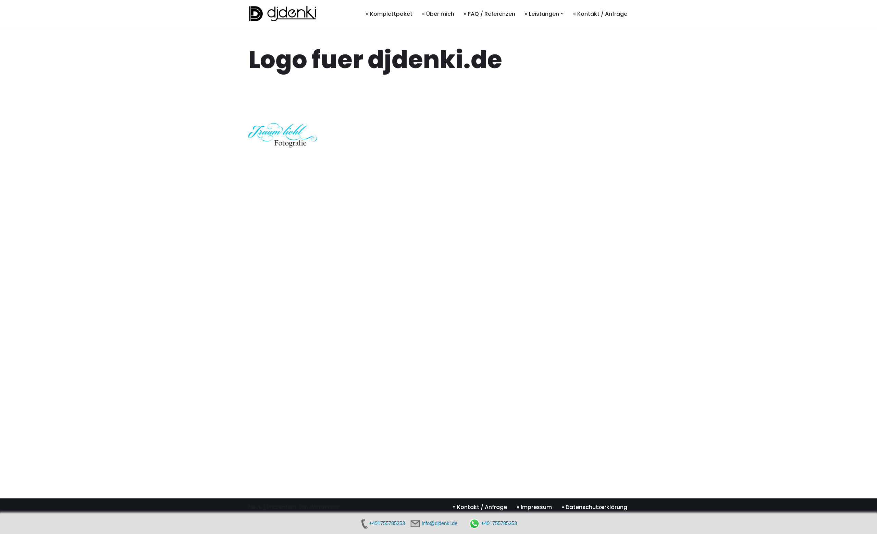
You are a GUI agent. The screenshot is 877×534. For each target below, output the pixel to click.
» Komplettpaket (389, 14)
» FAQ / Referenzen (489, 14)
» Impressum (534, 507)
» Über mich (438, 14)
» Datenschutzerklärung (594, 507)
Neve (255, 507)
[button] (562, 13)
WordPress (324, 507)
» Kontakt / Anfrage (600, 14)
